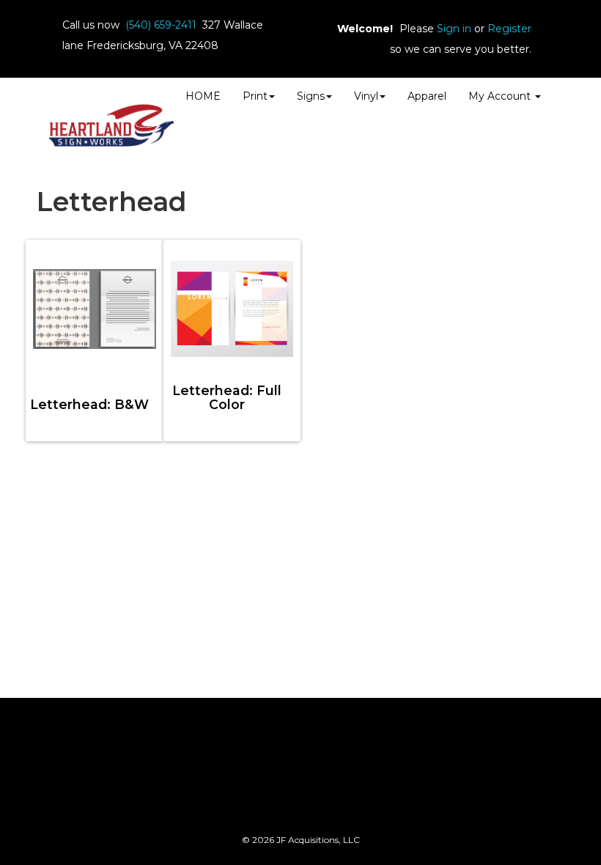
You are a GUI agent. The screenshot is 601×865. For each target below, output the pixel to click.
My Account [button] (501, 96)
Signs (311, 96)
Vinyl (366, 96)
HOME (203, 96)
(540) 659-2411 (160, 25)
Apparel (427, 96)
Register (509, 28)
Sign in (454, 28)
